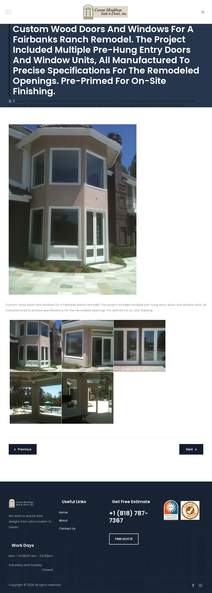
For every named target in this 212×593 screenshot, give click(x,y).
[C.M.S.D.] (105, 12)
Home (63, 512)
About (63, 520)
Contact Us (67, 528)
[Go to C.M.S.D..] (10, 101)
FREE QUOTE (123, 539)
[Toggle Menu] (8, 12)
